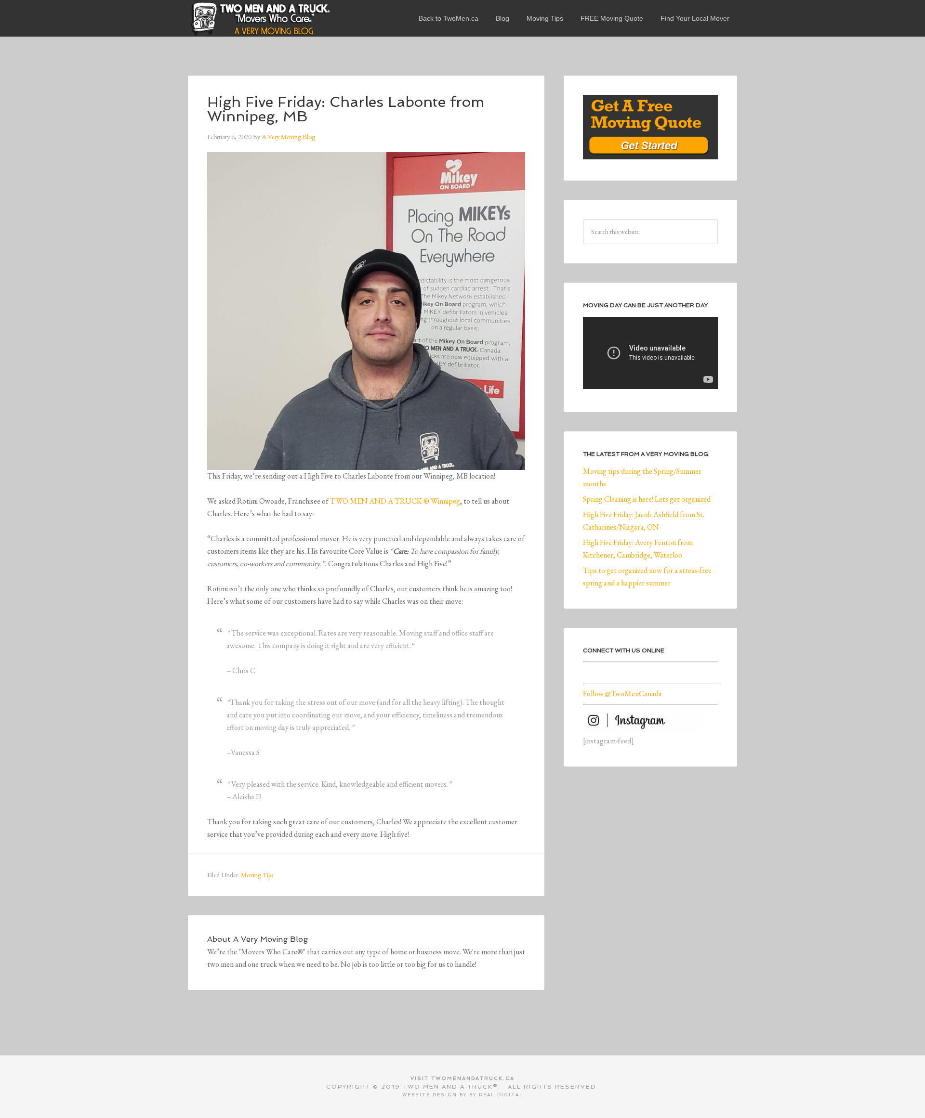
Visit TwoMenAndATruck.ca (462, 1078)
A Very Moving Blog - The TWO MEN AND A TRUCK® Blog (260, 18)
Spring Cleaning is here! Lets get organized (647, 499)
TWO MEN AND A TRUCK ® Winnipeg (395, 501)
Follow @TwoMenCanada (622, 694)
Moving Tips (257, 875)
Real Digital (501, 1094)
